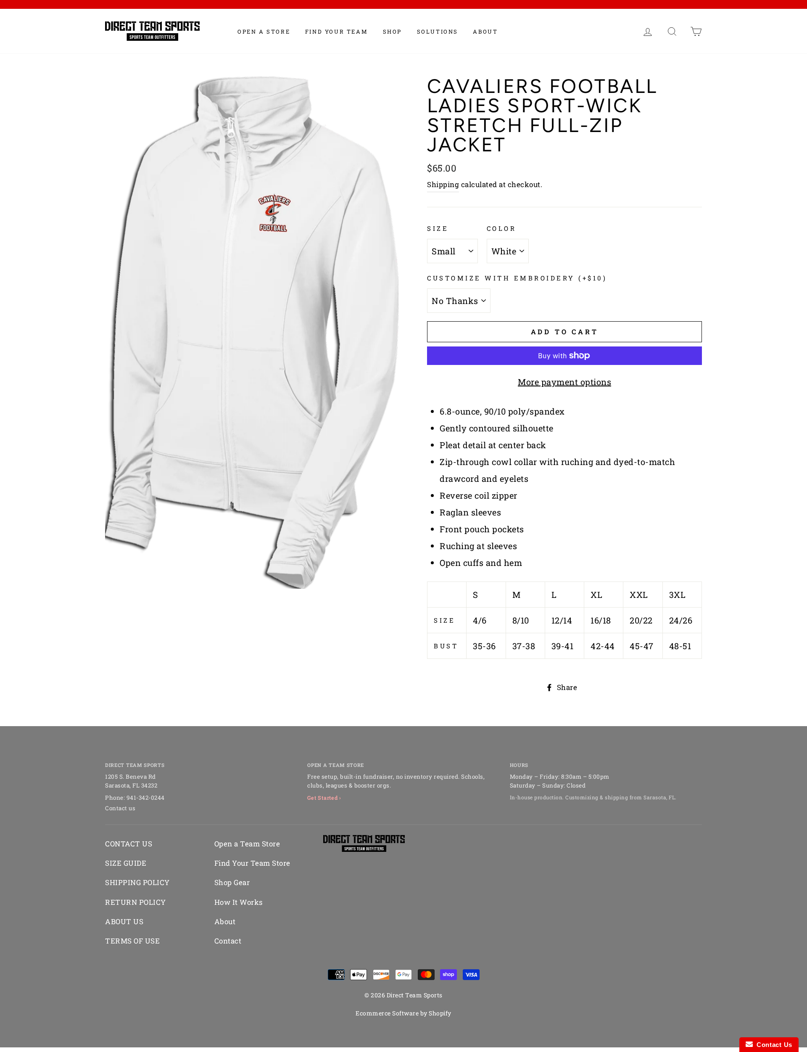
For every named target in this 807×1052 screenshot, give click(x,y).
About (485, 31)
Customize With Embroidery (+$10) (517, 278)
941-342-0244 (146, 797)
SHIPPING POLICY (137, 882)
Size (437, 228)
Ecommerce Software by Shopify (403, 1013)
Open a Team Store (247, 843)
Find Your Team (336, 31)
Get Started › (324, 797)
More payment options (564, 381)
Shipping (443, 184)
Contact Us (772, 1044)
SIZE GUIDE (125, 863)
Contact (228, 941)
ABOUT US (124, 921)
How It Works (238, 902)
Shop (392, 31)
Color (502, 228)
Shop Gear (232, 882)
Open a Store (263, 31)
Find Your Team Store (252, 863)
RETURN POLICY (135, 902)
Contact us (120, 808)
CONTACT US (128, 843)
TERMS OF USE (132, 941)
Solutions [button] (437, 31)
